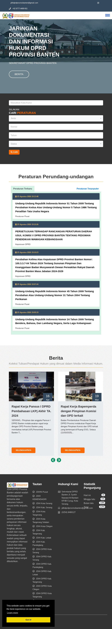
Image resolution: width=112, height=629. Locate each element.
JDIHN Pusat (42, 492)
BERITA (19, 74)
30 (103, 495)
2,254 (102, 507)
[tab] (22, 189)
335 (102, 499)
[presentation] (53, 460)
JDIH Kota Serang (44, 503)
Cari (15, 152)
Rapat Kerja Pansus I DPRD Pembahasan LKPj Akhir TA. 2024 (31, 411)
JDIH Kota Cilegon (44, 526)
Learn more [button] (12, 613)
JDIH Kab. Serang (44, 507)
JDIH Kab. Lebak (43, 538)
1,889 (102, 503)
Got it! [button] (28, 620)
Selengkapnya (23, 450)
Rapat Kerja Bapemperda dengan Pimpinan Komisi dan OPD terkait (78, 411)
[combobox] (56, 118)
